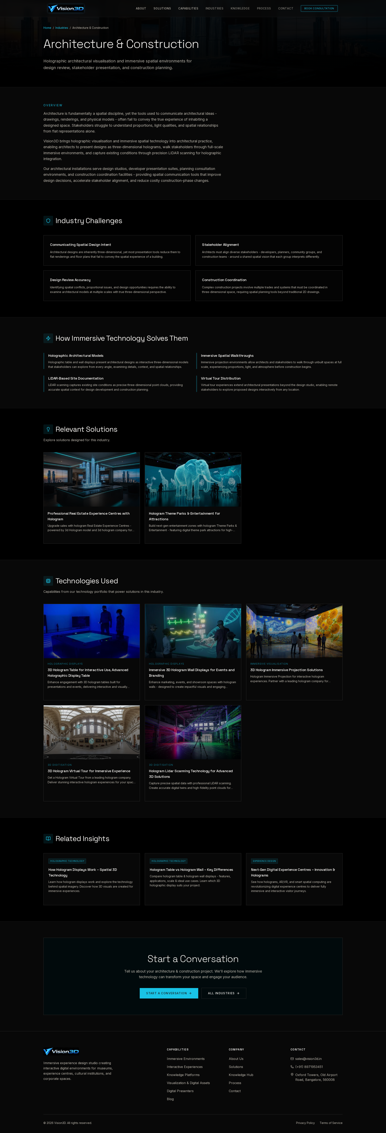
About (141, 8)
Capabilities (188, 8)
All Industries (221, 993)
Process (264, 8)
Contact (286, 8)
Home (47, 27)
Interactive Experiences (185, 1067)
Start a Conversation (166, 993)
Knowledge (240, 8)
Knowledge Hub (241, 1075)
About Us (236, 1059)
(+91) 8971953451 (309, 1067)
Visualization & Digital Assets (188, 1083)
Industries (215, 8)
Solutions (162, 8)
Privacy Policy (305, 1123)
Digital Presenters (180, 1091)
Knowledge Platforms (183, 1075)
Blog (170, 1099)
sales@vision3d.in (308, 1059)
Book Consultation (319, 8)
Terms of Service (331, 1123)
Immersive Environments (186, 1059)
